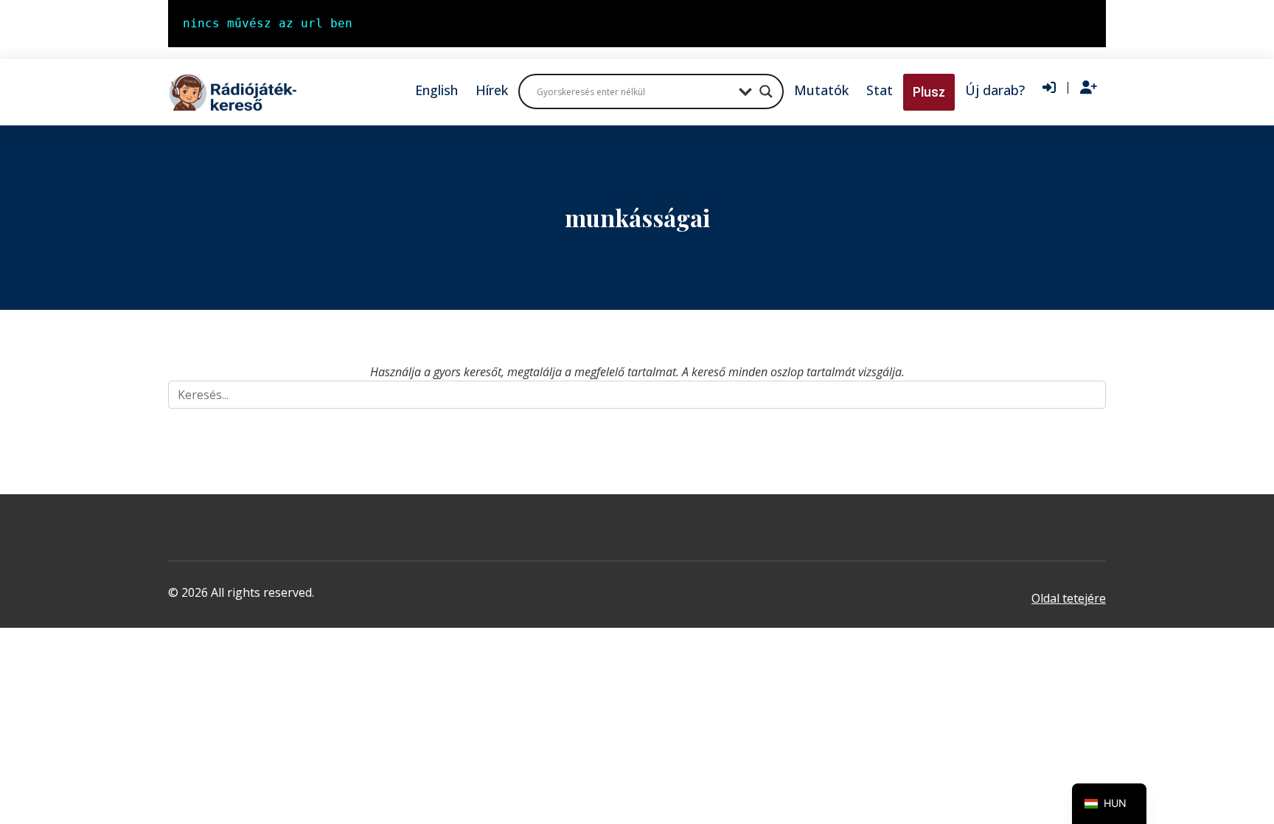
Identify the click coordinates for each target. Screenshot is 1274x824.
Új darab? (995, 90)
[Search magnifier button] (766, 91)
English (436, 90)
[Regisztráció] (1088, 88)
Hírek (492, 90)
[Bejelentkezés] (1049, 88)
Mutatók (821, 90)
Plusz (929, 92)
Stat (879, 90)
